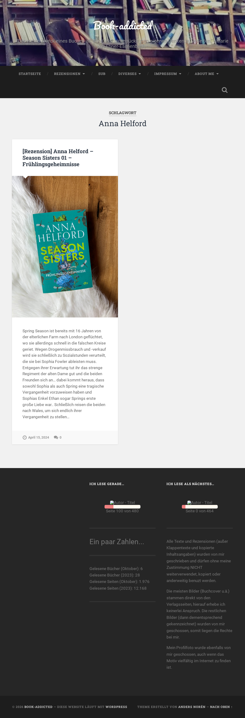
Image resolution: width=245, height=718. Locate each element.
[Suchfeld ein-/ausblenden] (225, 90)
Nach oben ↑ (221, 707)
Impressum (165, 74)
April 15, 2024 (38, 437)
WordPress (116, 707)
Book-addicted (122, 25)
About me (204, 74)
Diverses (127, 74)
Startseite (30, 74)
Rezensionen (67, 74)
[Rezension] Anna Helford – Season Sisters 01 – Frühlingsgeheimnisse (57, 157)
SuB (102, 74)
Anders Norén (192, 707)
